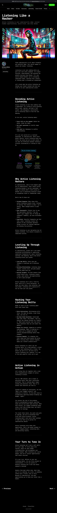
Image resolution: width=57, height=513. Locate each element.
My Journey (24, 8)
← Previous (6, 489)
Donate (24, 506)
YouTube (18, 8)
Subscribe (52, 5)
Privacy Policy (31, 506)
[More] (49, 9)
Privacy (45, 8)
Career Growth (38, 8)
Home (8, 8)
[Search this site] (2, 5)
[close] (56, 1)
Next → (52, 489)
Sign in (46, 4)
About (12, 8)
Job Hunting (31, 8)
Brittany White (6, 67)
